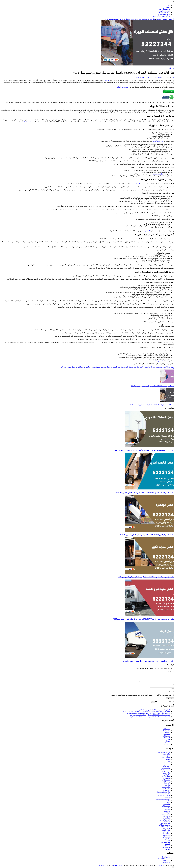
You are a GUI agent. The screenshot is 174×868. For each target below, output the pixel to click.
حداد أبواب (167, 783)
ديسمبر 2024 (166, 729)
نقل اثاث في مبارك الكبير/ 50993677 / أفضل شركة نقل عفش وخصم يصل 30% (146, 577)
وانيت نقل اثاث (65, 367)
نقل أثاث (138, 183)
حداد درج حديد (166, 787)
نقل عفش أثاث (165, 847)
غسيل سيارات (166, 806)
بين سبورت (167, 762)
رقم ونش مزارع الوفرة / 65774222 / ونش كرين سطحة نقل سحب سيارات (148, 713)
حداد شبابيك (166, 790)
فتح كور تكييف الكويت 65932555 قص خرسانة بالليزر (154, 709)
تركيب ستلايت (166, 768)
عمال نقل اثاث (162, 367)
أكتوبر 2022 (167, 737)
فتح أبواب (167, 807)
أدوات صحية (166, 754)
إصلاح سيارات (166, 757)
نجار (169, 840)
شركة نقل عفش (28, 121)
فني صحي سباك (165, 814)
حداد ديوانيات (166, 788)
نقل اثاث (171, 68)
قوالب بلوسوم (117, 865)
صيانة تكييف (166, 804)
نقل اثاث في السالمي (122, 87)
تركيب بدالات (166, 766)
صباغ (168, 802)
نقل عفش (107, 80)
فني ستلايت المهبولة (164, 14)
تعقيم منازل (166, 778)
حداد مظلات (166, 794)
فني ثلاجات (167, 813)
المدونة (168, 7)
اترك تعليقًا (139, 77)
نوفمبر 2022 (166, 736)
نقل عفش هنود (159, 360)
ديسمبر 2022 (166, 734)
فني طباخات (166, 816)
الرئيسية (167, 5)
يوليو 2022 (167, 739)
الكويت (160, 865)
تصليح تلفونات (166, 775)
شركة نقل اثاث (170, 367)
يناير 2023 (167, 732)
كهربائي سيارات (165, 826)
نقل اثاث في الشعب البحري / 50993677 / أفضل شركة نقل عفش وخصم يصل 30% (145, 492)
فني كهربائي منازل (164, 819)
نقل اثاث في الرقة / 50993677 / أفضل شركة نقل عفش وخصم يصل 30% (148, 661)
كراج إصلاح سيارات (164, 825)
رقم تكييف (167, 797)
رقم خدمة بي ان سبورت (163, 799)
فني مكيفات (166, 821)
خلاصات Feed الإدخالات (163, 858)
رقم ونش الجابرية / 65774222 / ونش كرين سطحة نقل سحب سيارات (150, 716)
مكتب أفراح (166, 837)
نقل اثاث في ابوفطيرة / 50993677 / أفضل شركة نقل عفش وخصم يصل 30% (147, 535)
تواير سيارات (166, 781)
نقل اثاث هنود (127, 367)
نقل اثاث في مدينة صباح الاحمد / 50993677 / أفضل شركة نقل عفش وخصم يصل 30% (143, 619)
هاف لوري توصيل (93, 367)
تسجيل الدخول (166, 857)
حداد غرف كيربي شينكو (163, 792)
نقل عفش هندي (158, 174)
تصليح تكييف (166, 773)
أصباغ (168, 755)
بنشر (168, 761)
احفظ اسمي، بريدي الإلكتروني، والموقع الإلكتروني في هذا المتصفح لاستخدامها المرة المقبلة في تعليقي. (141, 695)
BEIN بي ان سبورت (164, 752)
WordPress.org (166, 862)
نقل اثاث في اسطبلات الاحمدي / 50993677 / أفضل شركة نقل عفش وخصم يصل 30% (143, 450)
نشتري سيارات (165, 842)
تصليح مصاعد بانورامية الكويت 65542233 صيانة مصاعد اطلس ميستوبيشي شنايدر (146, 711)
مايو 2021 (167, 741)
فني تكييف (167, 811)
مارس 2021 (166, 744)
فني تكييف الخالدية (164, 9)
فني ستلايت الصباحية (164, 12)
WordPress (100, 865)
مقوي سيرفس (166, 833)
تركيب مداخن (166, 771)
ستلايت (168, 800)
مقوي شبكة (166, 835)
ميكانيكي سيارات (165, 838)
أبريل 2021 (167, 742)
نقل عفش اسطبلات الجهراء (115, 367)
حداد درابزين (166, 785)
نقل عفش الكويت (158, 141)
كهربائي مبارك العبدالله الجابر (161, 16)
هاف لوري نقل (84, 367)
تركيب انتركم (166, 764)
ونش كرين (167, 849)
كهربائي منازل (166, 828)
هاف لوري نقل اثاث (75, 367)
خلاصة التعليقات (165, 860)
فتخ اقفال (167, 809)
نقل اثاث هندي (135, 367)
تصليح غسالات (166, 776)
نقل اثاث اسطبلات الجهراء (146, 367)
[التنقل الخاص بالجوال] (173, 1)
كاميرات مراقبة (165, 823)
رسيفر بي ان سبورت (164, 795)
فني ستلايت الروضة (164, 11)
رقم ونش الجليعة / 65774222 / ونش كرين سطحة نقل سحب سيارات (150, 715)
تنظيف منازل (166, 780)
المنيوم (168, 759)
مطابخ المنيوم (166, 832)
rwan (172, 77)
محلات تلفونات (166, 830)
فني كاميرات (166, 818)
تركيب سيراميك (165, 769)
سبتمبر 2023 (166, 730)
